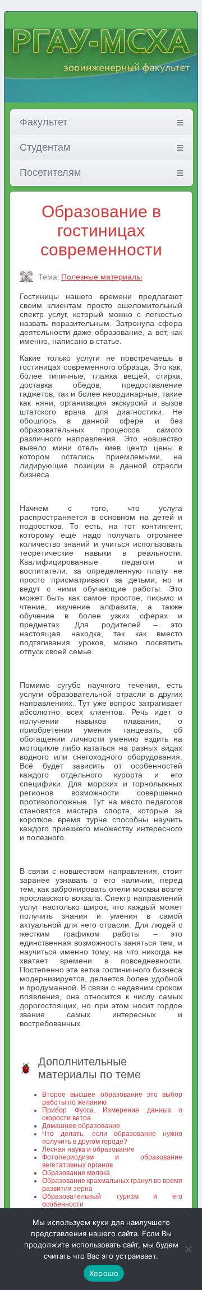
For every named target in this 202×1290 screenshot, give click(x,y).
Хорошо (104, 1273)
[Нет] (188, 1249)
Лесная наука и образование (88, 1149)
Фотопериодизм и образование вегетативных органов (112, 1161)
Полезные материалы (101, 276)
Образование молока (76, 1173)
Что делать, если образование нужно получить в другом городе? (112, 1137)
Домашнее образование (81, 1126)
